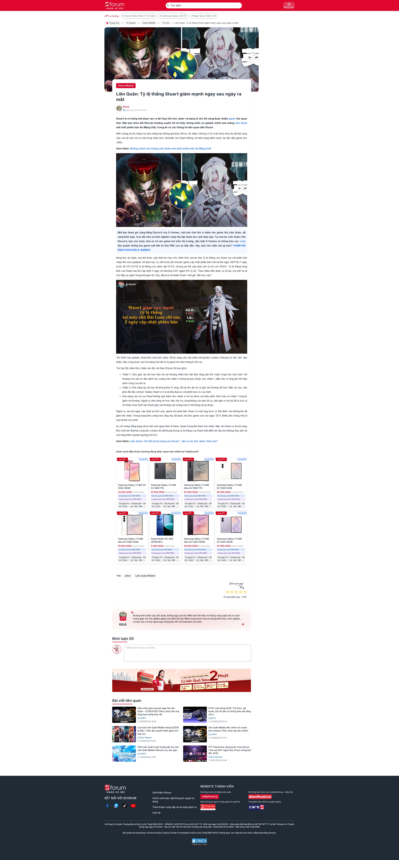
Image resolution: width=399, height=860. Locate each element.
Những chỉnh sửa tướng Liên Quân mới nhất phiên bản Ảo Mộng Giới (170, 148)
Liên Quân (241, 123)
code (243, 241)
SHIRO (143, 718)
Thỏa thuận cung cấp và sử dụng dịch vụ (174, 807)
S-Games (131, 23)
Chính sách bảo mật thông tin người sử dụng (173, 800)
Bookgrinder (217, 757)
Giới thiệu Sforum (161, 792)
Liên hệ (156, 812)
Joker (127, 575)
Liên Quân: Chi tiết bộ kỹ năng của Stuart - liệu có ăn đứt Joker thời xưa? (174, 441)
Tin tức (166, 23)
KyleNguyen (146, 737)
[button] (179, 689)
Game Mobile (148, 23)
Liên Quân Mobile (145, 575)
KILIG (126, 106)
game (232, 118)
